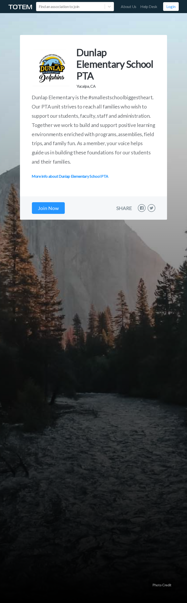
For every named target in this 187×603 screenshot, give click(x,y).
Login (171, 6)
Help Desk (148, 6)
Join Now (48, 208)
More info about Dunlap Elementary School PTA (70, 176)
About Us (128, 6)
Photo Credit (161, 585)
